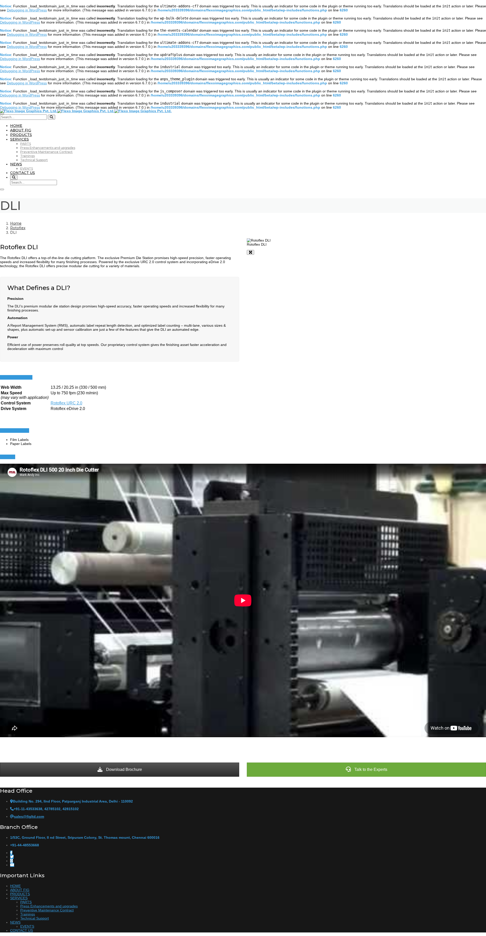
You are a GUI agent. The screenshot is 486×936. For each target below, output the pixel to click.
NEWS (16, 164)
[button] (16, 377)
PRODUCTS (21, 134)
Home (16, 223)
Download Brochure (123, 769)
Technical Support (34, 160)
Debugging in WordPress (27, 10)
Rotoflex (17, 228)
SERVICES (19, 139)
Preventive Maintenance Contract (46, 152)
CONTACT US (22, 172)
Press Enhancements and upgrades (47, 148)
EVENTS (26, 168)
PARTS (25, 144)
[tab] (243, 377)
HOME (16, 125)
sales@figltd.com (29, 816)
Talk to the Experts (370, 769)
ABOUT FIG (20, 130)
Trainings (27, 156)
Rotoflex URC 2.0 (66, 403)
